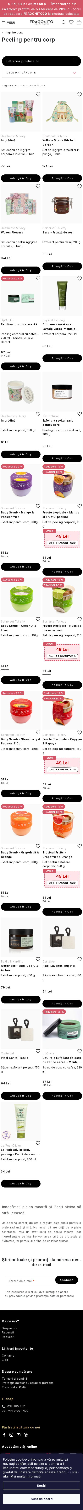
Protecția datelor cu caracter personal (28, 1382)
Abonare (67, 1280)
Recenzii (8, 1332)
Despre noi (9, 1328)
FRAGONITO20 (62, 542)
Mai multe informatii (25, 1476)
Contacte (8, 1355)
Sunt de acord (42, 1499)
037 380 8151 (16, 1406)
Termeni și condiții (14, 1378)
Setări (41, 1486)
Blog (5, 1359)
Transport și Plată (14, 1387)
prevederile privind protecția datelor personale (41, 1296)
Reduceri (8, 1336)
